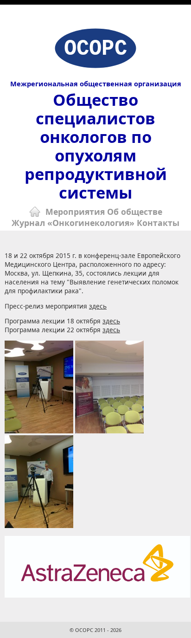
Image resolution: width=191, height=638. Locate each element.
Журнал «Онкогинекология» (73, 222)
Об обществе (134, 211)
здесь (98, 306)
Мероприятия (75, 211)
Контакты (158, 222)
